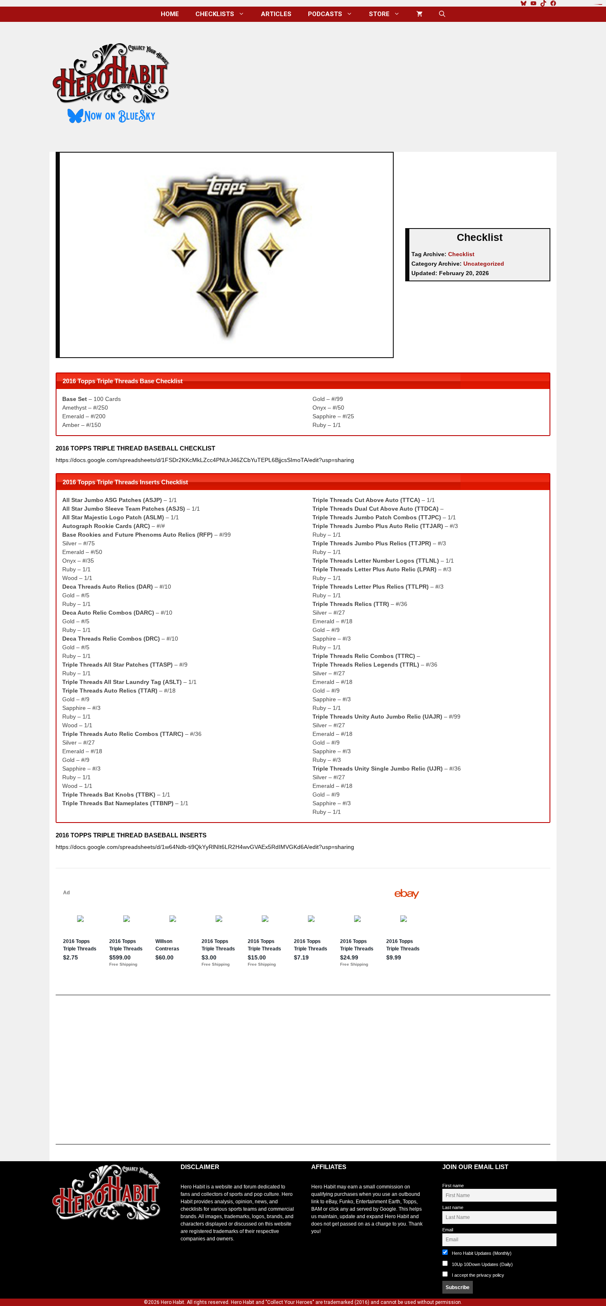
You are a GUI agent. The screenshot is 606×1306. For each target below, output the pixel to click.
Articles (276, 14)
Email (447, 1229)
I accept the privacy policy (478, 1275)
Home (170, 14)
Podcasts (325, 14)
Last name (452, 1207)
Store (379, 14)
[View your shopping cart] (419, 14)
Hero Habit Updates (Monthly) (481, 1253)
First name (453, 1185)
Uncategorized (483, 263)
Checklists (214, 14)
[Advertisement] (370, 83)
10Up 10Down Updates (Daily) (482, 1264)
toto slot (58, 1241)
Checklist (461, 254)
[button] (442, 14)
